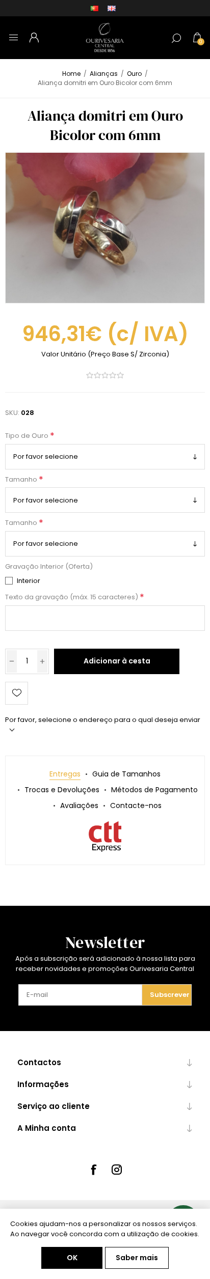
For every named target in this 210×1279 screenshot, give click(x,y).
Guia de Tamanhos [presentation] (126, 774)
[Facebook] (93, 1169)
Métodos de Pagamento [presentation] (154, 790)
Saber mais (137, 1258)
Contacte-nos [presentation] (136, 805)
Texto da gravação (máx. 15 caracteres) (72, 597)
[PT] (94, 8)
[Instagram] (117, 1169)
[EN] (111, 8)
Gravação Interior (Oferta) (49, 566)
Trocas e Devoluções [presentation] (61, 790)
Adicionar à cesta (117, 661)
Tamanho (22, 479)
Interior (28, 581)
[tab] (65, 774)
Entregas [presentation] (65, 774)
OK (72, 1258)
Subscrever (170, 994)
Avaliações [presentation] (79, 805)
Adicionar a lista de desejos (16, 693)
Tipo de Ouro (27, 436)
